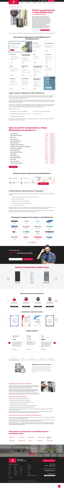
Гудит (34, 54)
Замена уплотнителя (14, 161)
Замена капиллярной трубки (16, 163)
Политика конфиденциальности (32, 475)
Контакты (44, 2)
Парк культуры (22, 440)
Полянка (30, 440)
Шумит (11, 66)
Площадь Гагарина (41, 437)
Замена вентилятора (14, 155)
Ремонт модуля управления (16, 148)
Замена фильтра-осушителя (16, 152)
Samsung (21, 467)
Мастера (54, 2)
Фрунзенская (12, 440)
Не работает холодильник (15, 43)
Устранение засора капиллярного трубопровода (20, 146)
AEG (9, 470)
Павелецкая (39, 440)
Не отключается (48, 54)
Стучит (46, 66)
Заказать (52, 133)
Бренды (22, 2)
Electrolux (21, 470)
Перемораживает (25, 78)
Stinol (15, 467)
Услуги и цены (27, 2)
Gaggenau (15, 473)
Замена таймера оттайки (15, 157)
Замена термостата (14, 139)
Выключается (12, 78)
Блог (49, 2)
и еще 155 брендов (32, 242)
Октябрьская (11, 437)
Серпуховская (21, 437)
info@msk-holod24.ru (50, 470)
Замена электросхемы (15, 150)
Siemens (15, 470)
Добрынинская (31, 437)
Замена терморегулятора (15, 141)
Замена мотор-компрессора (16, 135)
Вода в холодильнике (49, 43)
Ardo (20, 473)
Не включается (13, 54)
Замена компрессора (14, 45)
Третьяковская (50, 440)
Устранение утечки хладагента (15, 46)
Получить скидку (43, 183)
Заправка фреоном (14, 133)
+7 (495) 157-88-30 (27, 178)
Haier (9, 473)
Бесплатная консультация (49, 460)
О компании (34, 2)
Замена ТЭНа (13, 159)
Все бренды (10, 477)
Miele (9, 467)
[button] (8, 279)
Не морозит (35, 43)
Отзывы (40, 2)
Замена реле (13, 137)
